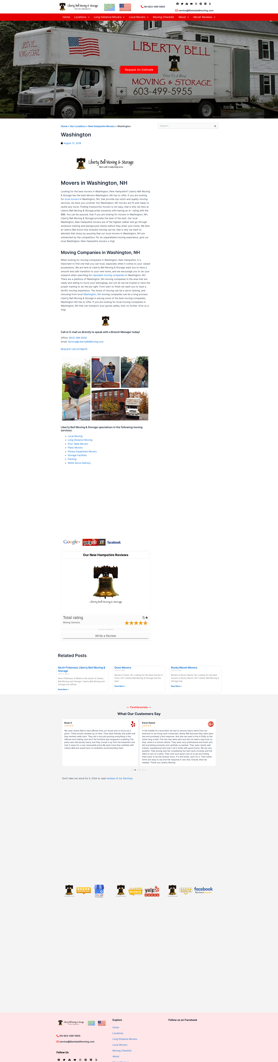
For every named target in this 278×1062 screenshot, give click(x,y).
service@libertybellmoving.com (196, 10)
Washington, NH (92, 294)
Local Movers (137, 17)
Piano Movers (75, 447)
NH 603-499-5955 (154, 6)
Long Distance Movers (107, 17)
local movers (72, 199)
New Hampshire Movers (101, 126)
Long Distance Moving (80, 439)
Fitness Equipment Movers (82, 451)
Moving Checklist (163, 17)
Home (66, 17)
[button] (60, 742)
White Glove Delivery (79, 462)
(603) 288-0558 (78, 337)
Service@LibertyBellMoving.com (86, 341)
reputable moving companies (109, 275)
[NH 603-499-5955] (142, 6)
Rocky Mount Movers (184, 667)
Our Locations (78, 126)
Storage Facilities (77, 455)
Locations (80, 17)
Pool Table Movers (78, 443)
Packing (72, 459)
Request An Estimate (139, 69)
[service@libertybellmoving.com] (176, 10)
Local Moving (75, 436)
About (182, 17)
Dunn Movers (123, 667)
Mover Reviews (202, 17)
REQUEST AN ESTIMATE (74, 349)
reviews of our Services (119, 778)
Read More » (63, 689)
